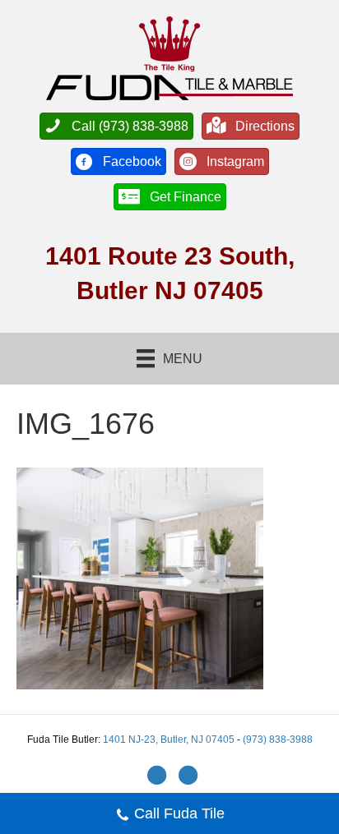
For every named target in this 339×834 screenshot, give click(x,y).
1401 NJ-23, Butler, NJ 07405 (170, 739)
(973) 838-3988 (278, 739)
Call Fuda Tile (179, 813)
